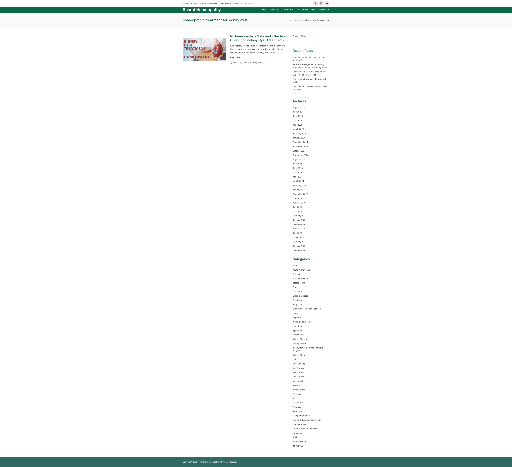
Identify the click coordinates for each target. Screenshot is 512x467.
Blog (255, 62)
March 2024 (298, 181)
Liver (295, 359)
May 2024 (297, 172)
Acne (295, 265)
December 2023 (300, 194)
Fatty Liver (298, 304)
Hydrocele (297, 330)
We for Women (299, 441)
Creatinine (298, 300)
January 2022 (299, 246)
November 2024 (300, 146)
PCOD (295, 398)
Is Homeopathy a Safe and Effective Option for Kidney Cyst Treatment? (258, 38)
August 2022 (299, 228)
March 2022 (298, 237)
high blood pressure (302, 322)
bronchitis (297, 291)
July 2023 (297, 207)
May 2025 (297, 120)
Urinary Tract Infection (305, 428)
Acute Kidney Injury (302, 270)
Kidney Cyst (263, 62)
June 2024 (298, 168)
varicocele (297, 433)
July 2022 (297, 233)
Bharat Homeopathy (202, 9)
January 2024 (299, 189)
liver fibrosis (298, 368)
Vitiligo (296, 437)
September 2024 (301, 155)
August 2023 (299, 202)
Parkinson (297, 394)
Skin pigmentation (301, 415)
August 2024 (299, 159)
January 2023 (299, 220)
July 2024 (297, 163)
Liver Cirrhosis (300, 363)
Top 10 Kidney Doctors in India (307, 420)
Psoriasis (297, 407)
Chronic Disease (300, 296)
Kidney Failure (299, 343)
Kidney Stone (299, 355)
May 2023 (297, 211)
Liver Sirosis (298, 376)
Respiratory (298, 411)
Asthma (296, 274)
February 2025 (299, 133)
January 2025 (299, 137)
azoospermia (299, 283)
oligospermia (299, 389)
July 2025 (297, 112)
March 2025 (298, 129)
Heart (295, 313)
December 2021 (300, 250)
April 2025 (297, 125)
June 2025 (298, 116)
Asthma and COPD (301, 278)
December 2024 (300, 142)
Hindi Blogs (298, 326)
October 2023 (299, 198)
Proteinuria (298, 402)
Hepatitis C (298, 317)
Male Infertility (299, 381)
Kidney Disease (300, 339)
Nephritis (297, 385)
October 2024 (299, 151)
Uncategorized (300, 424)
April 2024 (298, 177)
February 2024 (300, 185)
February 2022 (299, 241)
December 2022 (300, 224)
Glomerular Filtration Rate (307, 308)
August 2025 (299, 107)
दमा (298, 446)
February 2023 (300, 215)
